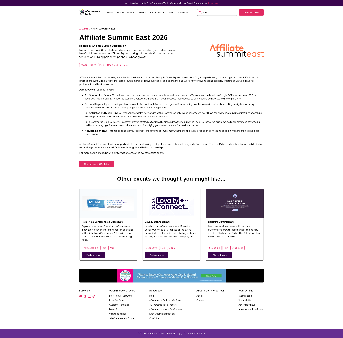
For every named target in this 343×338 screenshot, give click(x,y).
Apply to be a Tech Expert (251, 309)
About (199, 295)
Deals (110, 12)
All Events (83, 29)
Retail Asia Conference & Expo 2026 (102, 222)
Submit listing (245, 295)
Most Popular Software (120, 295)
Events (142, 12)
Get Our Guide (251, 12)
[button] (126, 12)
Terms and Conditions (194, 333)
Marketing (114, 309)
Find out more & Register (96, 164)
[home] (90, 12)
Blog (151, 295)
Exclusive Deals (116, 300)
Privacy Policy (173, 333)
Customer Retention (119, 304)
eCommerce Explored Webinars (165, 300)
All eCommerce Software (122, 318)
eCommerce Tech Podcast (162, 304)
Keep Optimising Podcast (162, 313)
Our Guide (154, 318)
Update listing (245, 300)
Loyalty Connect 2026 (157, 222)
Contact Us (201, 300)
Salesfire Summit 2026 (221, 222)
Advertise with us (246, 304)
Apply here (213, 3)
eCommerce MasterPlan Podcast (165, 309)
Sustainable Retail (118, 313)
